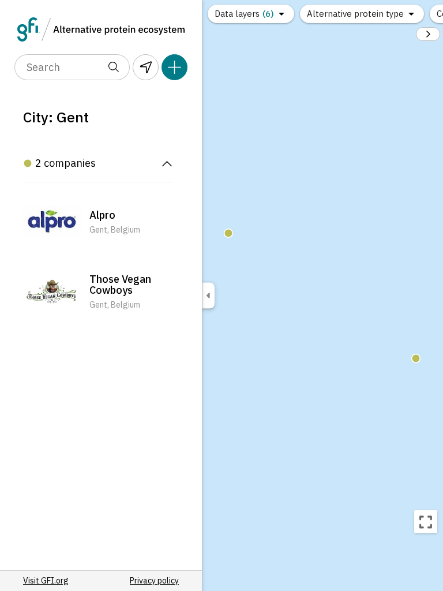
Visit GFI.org (46, 580)
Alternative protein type (355, 13)
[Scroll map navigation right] (428, 34)
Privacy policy (154, 580)
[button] (98, 223)
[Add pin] (174, 67)
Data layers (244, 13)
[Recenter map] (425, 521)
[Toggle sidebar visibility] (208, 296)
